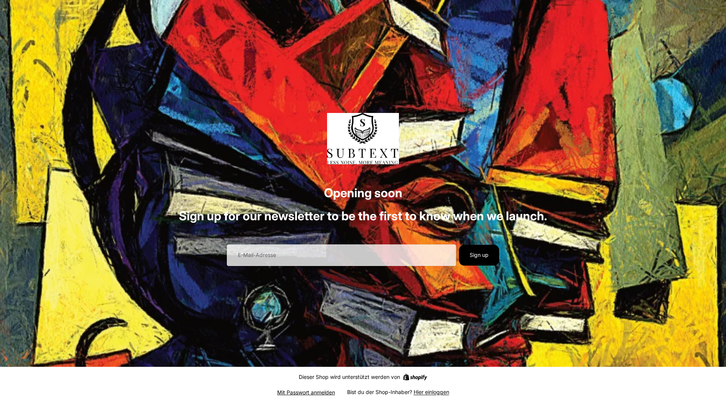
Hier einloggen (431, 392)
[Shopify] (415, 377)
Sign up (479, 255)
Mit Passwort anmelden (306, 392)
